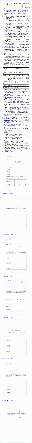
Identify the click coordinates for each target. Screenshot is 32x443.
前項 (5, 64)
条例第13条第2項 (10, 124)
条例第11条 (7, 120)
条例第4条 (8, 54)
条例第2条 (8, 16)
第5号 (12, 47)
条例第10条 (9, 117)
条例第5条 (8, 95)
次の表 (15, 64)
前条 (7, 100)
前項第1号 (6, 47)
